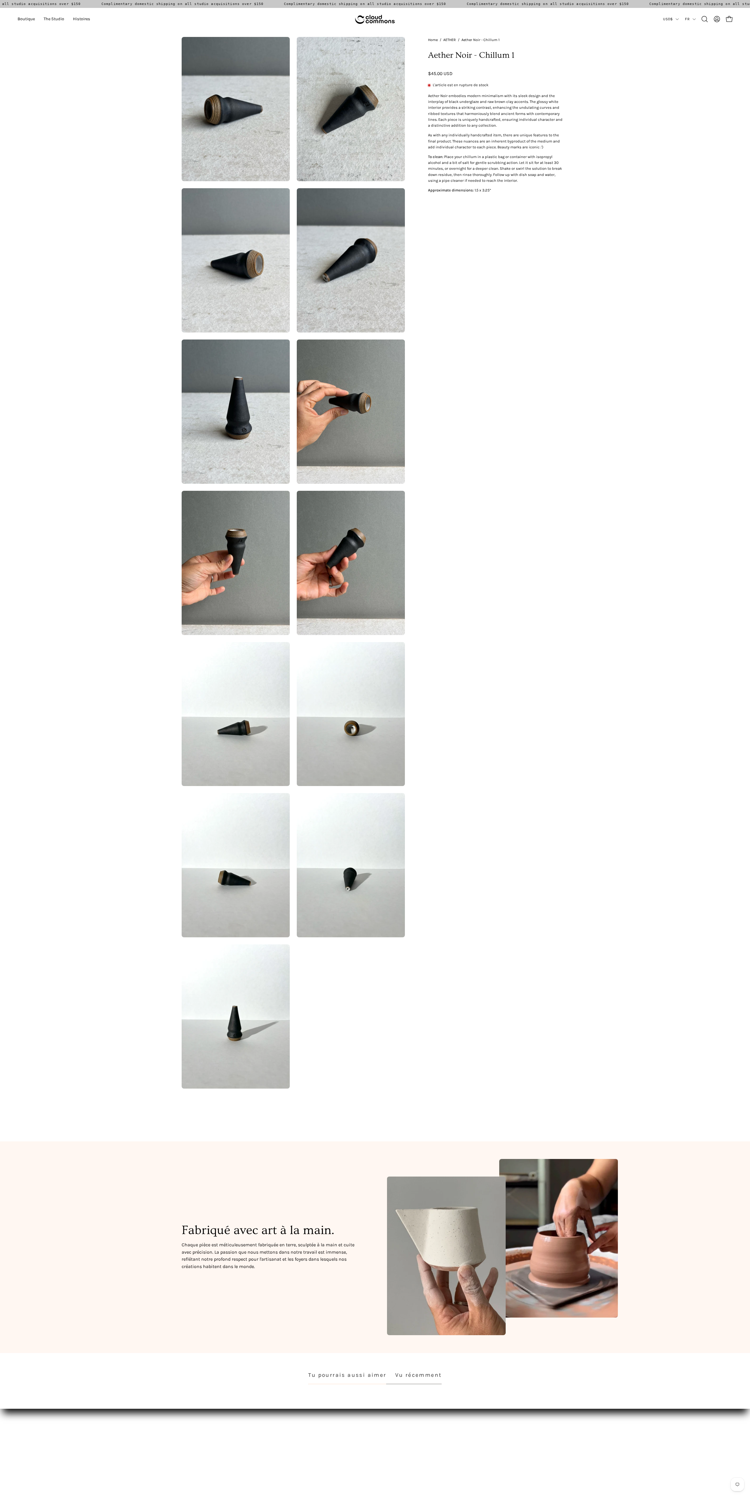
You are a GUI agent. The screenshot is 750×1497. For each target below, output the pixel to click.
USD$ (668, 19)
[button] (26, 19)
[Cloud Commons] (375, 19)
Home (433, 40)
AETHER (449, 40)
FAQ (264, 1429)
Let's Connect (194, 1446)
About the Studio (198, 1437)
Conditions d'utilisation (284, 1437)
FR (687, 19)
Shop (187, 1429)
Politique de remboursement (288, 1446)
